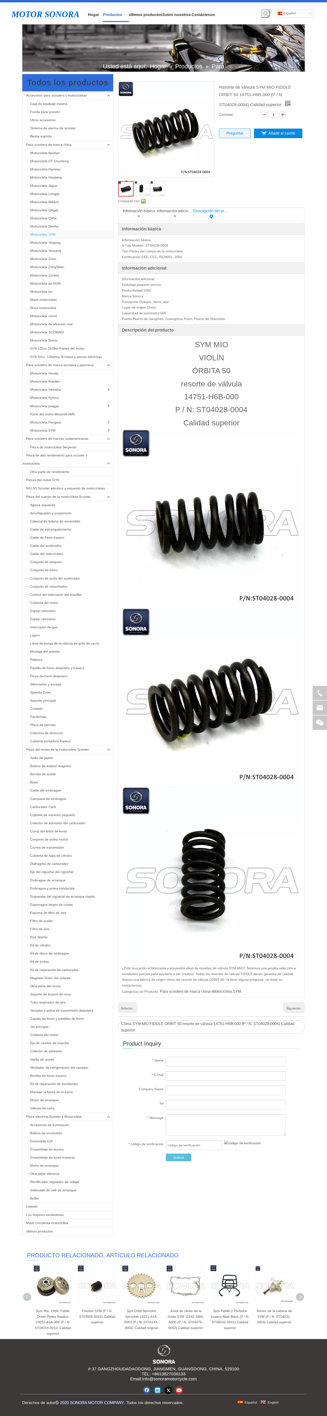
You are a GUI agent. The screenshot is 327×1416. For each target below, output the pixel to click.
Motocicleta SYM (226, 991)
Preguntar (234, 133)
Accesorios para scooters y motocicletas (56, 95)
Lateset (31, 1206)
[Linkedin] (157, 1390)
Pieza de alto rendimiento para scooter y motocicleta (55, 459)
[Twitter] (168, 1390)
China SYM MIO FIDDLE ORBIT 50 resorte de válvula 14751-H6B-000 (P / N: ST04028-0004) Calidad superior (207, 1027)
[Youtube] (179, 1390)
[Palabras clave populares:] (265, 13)
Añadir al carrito (281, 133)
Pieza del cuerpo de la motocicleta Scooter (58, 497)
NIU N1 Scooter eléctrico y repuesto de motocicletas (65, 488)
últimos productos (39, 1231)
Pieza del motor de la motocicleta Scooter (57, 749)
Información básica (139, 211)
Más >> (105, 82)
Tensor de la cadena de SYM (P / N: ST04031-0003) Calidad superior (274, 1316)
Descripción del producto (211, 211)
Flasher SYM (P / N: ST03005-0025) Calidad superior (97, 1316)
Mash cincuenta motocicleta (47, 1223)
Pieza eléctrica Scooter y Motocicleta (54, 1116)
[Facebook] (147, 1390)
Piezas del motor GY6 (42, 480)
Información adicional (175, 211)
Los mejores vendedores (45, 1215)
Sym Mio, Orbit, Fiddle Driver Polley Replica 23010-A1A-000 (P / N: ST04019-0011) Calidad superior (53, 1322)
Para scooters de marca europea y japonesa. (60, 365)
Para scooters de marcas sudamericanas (57, 438)
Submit (178, 1157)
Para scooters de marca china (49, 144)
